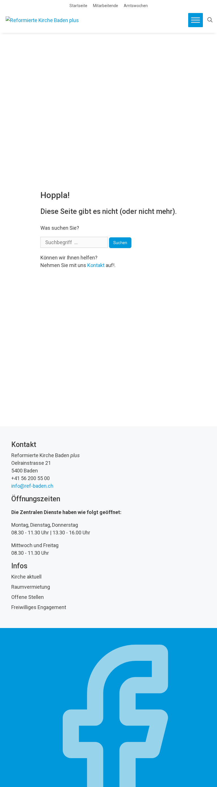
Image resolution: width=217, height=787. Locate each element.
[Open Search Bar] (210, 20)
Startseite (78, 5)
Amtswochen (136, 5)
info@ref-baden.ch (32, 486)
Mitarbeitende (105, 5)
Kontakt (96, 265)
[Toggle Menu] (195, 20)
